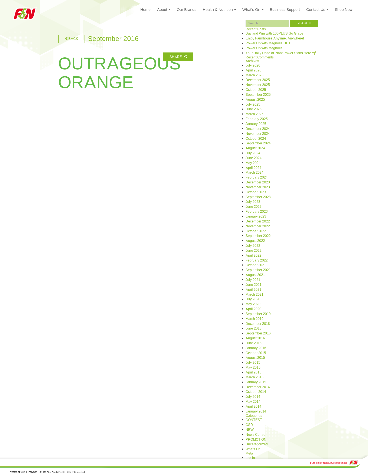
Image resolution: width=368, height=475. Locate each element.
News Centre (255, 435)
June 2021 (254, 285)
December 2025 (258, 80)
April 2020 (253, 309)
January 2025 (256, 124)
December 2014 (258, 387)
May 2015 (253, 367)
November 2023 (258, 187)
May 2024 (253, 163)
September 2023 (258, 197)
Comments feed (257, 467)
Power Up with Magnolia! (264, 48)
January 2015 (256, 382)
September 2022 (258, 236)
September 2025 (258, 95)
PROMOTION (256, 439)
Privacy (33, 472)
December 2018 (258, 324)
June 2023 (254, 207)
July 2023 (253, 202)
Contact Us (316, 9)
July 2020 (253, 299)
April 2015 (253, 372)
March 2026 (254, 75)
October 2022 (256, 231)
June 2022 (254, 250)
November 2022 (258, 226)
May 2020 (253, 304)
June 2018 (254, 328)
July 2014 (253, 397)
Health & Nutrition (218, 9)
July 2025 (253, 104)
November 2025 (258, 85)
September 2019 (258, 314)
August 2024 (255, 148)
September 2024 (258, 143)
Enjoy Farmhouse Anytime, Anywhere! (275, 38)
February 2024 (257, 177)
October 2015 (256, 353)
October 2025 (256, 90)
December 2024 (258, 129)
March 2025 (254, 114)
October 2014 (256, 392)
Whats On (253, 449)
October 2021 (256, 265)
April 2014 (253, 406)
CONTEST (254, 420)
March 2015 (254, 377)
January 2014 (256, 411)
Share (176, 57)
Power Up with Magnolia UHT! (269, 43)
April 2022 (253, 255)
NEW (250, 430)
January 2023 (256, 216)
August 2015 (255, 358)
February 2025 (257, 119)
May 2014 (253, 401)
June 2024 (254, 158)
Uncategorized (257, 444)
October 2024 (256, 139)
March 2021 (254, 294)
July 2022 (253, 246)
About (162, 9)
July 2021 (253, 280)
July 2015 (253, 362)
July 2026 (253, 65)
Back (73, 39)
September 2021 (258, 270)
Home (145, 9)
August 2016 (255, 338)
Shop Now (343, 9)
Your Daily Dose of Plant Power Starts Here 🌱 (281, 53)
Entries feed (255, 463)
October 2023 (256, 192)
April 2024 (253, 168)
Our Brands (186, 9)
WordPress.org (257, 472)
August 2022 (255, 241)
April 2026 (253, 70)
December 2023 (258, 182)
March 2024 (254, 172)
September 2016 (258, 333)
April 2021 (253, 290)
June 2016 (254, 343)
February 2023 (257, 211)
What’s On (251, 9)
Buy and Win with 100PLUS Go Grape (274, 33)
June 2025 (254, 109)
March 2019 (254, 319)
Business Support (285, 9)
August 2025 (255, 99)
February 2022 (257, 260)
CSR (249, 425)
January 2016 (256, 348)
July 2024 (253, 153)
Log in (250, 458)
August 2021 (255, 275)
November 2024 (258, 134)
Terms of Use (17, 472)
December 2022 (258, 221)
